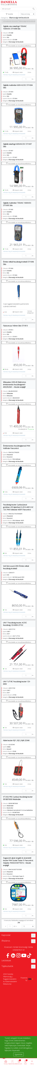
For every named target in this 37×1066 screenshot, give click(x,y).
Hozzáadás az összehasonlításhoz (19, 46)
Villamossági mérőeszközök (27, 21)
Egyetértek (18, 1054)
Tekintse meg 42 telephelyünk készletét (14, 75)
